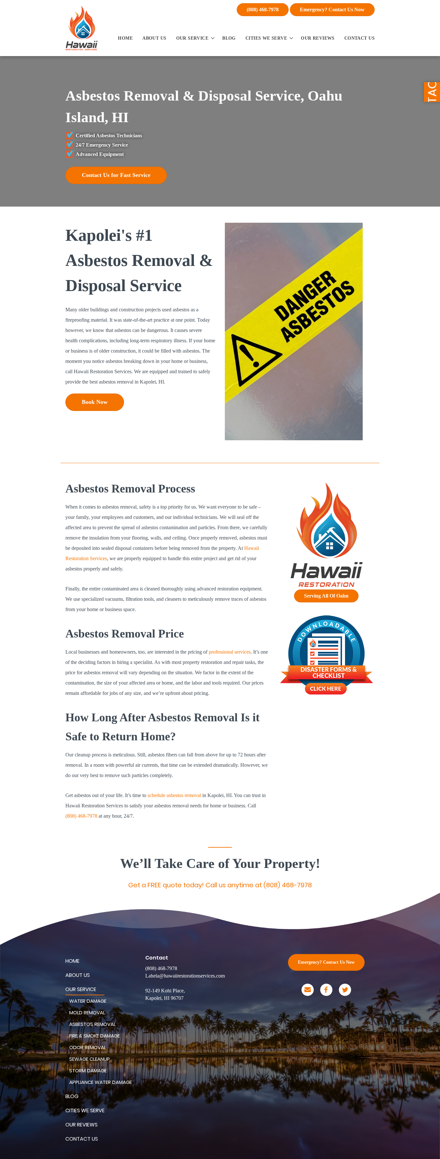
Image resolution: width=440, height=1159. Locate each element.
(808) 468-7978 (263, 9)
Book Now (95, 402)
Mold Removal (87, 1012)
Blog (229, 38)
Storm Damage (88, 1070)
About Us (154, 38)
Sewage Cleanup (89, 1059)
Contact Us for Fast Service (116, 175)
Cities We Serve (266, 38)
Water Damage (87, 1001)
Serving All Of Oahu (326, 596)
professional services (230, 652)
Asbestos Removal (92, 1024)
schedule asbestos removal (174, 795)
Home (125, 38)
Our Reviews (318, 38)
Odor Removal (87, 1047)
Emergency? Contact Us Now (332, 9)
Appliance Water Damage (100, 1082)
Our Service (192, 38)
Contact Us (359, 38)
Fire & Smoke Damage (94, 1035)
